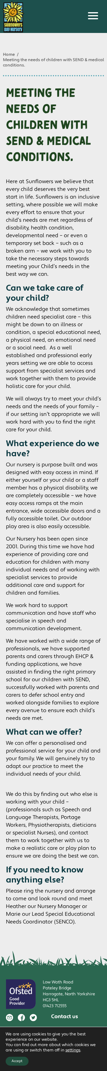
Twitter (33, 1017)
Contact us (64, 1016)
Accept (17, 1061)
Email (9, 1017)
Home (9, 54)
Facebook (21, 1017)
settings (72, 1050)
